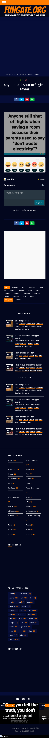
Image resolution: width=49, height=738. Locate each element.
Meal (40, 355)
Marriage (29, 507)
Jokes (28, 497)
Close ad (22, 323)
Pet (24, 623)
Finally (32, 367)
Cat (21, 602)
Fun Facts (11, 488)
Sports (10, 534)
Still (24, 296)
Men (22, 619)
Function (23, 343)
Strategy (29, 534)
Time (32, 631)
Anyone (15, 287)
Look (21, 615)
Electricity (32, 287)
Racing (10, 530)
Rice (22, 326)
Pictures (18, 300)
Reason (37, 293)
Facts (10, 483)
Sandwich (22, 358)
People (14, 623)
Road (13, 631)
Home (32, 610)
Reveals (36, 343)
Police (10, 525)
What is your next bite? (24, 353)
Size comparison (22, 321)
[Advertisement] (24, 565)
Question (27, 293)
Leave (12, 290)
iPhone (30, 343)
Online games (31, 511)
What (29, 358)
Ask (23, 287)
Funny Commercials (33, 488)
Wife (23, 635)
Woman (14, 639)
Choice (25, 355)
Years (31, 346)
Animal (28, 469)
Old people (12, 511)
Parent (7, 293)
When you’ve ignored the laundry (28, 365)
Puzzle (28, 525)
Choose (31, 355)
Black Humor (12, 479)
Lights (38, 290)
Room (7, 296)
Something (19, 346)
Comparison (30, 323)
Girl (23, 610)
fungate (8, 716)
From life (39, 367)
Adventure (11, 469)
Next (16, 358)
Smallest (32, 326)
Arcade (10, 474)
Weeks (39, 370)
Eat (36, 355)
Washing (33, 370)
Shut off (16, 296)
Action (13, 594)
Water (13, 635)
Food (28, 483)
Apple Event (34, 341)
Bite (20, 355)
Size (26, 326)
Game (13, 610)
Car (12, 602)
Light (30, 290)
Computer (39, 323)
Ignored (18, 370)
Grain (17, 326)
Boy (33, 598)
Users (26, 346)
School (28, 530)
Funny (26, 606)
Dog (30, 602)
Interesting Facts (14, 497)
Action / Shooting (32, 460)
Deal (27, 367)
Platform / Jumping (33, 516)
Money (33, 619)
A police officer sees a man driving (19, 719)
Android (21, 341)
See (23, 631)
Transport (25, 370)
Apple (27, 341)
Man (31, 615)
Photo (34, 623)
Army (28, 474)
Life (27, 502)
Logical (10, 507)
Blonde (28, 479)
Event (17, 343)
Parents (16, 293)
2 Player (22, 367)
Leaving (21, 290)
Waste (32, 296)
